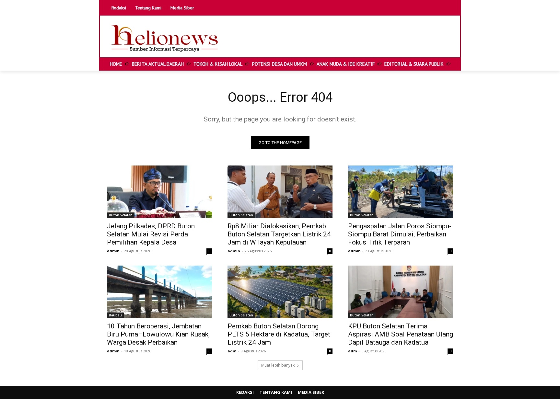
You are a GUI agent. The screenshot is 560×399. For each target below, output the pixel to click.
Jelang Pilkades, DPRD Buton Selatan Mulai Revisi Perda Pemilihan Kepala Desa (151, 234)
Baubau (115, 315)
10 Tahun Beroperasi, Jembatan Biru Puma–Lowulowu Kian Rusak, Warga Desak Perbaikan (158, 334)
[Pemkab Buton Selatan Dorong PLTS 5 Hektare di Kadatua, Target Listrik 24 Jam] (280, 292)
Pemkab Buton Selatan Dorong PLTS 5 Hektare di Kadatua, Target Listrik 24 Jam (279, 334)
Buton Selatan (121, 215)
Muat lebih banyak (278, 365)
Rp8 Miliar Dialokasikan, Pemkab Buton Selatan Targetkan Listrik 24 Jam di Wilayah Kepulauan (279, 234)
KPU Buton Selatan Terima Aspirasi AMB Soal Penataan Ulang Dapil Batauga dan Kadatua (400, 334)
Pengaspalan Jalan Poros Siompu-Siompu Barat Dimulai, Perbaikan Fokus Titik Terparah (399, 234)
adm (232, 350)
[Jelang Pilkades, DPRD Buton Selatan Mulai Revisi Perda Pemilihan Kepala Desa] (159, 191)
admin (113, 250)
